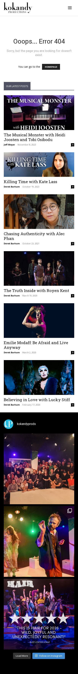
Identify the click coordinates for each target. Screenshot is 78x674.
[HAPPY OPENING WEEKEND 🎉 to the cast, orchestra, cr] (39, 468)
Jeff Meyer (9, 144)
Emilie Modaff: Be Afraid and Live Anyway (36, 345)
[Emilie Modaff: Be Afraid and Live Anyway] (39, 320)
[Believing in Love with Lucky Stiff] (39, 377)
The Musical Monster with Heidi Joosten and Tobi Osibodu (34, 137)
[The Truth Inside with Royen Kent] (39, 268)
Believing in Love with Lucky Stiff (37, 399)
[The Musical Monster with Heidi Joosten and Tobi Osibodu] (39, 112)
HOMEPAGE (51, 66)
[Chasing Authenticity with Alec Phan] (39, 211)
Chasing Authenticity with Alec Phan (34, 236)
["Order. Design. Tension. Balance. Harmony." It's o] (39, 541)
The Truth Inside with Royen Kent (36, 290)
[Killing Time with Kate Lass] (39, 164)
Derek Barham (12, 186)
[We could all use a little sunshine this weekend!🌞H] (39, 614)
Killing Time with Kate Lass (30, 181)
